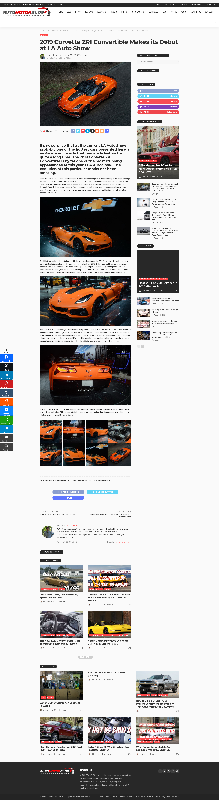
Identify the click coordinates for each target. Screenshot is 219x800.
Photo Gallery (143, 741)
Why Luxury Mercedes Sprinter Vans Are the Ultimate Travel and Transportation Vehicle (165, 335)
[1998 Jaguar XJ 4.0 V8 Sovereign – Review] (143, 313)
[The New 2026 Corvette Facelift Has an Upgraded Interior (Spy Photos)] (61, 624)
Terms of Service (173, 797)
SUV (151, 741)
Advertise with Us (197, 5)
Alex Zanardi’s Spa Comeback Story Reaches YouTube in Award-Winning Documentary (164, 201)
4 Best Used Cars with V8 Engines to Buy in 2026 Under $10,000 (108, 642)
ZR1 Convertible (104, 480)
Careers (172, 5)
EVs (164, 11)
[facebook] (158, 91)
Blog (69, 11)
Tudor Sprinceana (53, 55)
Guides (141, 161)
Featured (54, 589)
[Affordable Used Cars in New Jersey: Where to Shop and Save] (158, 152)
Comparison (143, 278)
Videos (156, 741)
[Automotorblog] (27, 11)
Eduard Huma (48, 710)
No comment (83, 55)
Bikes (124, 11)
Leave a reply (50, 552)
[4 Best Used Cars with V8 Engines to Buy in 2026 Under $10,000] (109, 624)
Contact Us (210, 5)
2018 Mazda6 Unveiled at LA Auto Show (57, 514)
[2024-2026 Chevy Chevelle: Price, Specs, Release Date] (61, 578)
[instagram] (158, 107)
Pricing (61, 589)
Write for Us (140, 797)
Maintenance (163, 695)
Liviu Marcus (47, 602)
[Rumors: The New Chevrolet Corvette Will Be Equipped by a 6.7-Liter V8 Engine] (109, 578)
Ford (126, 635)
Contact (209, 11)
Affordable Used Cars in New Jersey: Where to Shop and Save (158, 169)
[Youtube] (158, 112)
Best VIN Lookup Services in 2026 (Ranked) (158, 284)
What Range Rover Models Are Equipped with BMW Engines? (153, 748)
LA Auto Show (91, 480)
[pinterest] (158, 101)
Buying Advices (151, 161)
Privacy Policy (160, 797)
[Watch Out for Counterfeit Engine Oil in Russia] (61, 685)
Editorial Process (183, 5)
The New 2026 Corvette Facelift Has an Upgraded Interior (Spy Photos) (60, 642)
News (78, 11)
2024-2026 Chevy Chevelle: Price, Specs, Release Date (59, 596)
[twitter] (158, 96)
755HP (73, 480)
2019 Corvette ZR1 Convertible (57, 480)
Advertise (196, 11)
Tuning (173, 11)
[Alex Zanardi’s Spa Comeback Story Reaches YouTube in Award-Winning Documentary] (143, 202)
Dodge (112, 635)
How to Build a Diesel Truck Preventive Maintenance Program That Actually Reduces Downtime (155, 704)
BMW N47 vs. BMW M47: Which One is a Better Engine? (108, 748)
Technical (153, 11)
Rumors (107, 589)
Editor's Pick (94, 635)
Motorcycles (137, 11)
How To (154, 695)
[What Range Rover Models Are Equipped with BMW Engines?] (143, 324)
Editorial (122, 797)
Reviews (88, 11)
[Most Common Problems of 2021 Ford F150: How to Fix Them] (61, 730)
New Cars (101, 11)
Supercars (70, 635)
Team (165, 5)
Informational (155, 278)
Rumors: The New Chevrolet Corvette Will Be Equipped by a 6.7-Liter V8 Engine (109, 597)
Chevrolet (44, 35)
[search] (215, 22)
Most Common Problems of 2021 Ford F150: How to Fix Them (61, 748)
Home (60, 11)
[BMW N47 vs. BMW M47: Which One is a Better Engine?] (109, 730)
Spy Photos (60, 635)
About (158, 5)
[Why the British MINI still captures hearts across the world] (143, 301)
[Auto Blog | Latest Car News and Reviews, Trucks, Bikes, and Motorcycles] (57, 771)
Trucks (113, 11)
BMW (91, 741)
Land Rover (142, 739)
